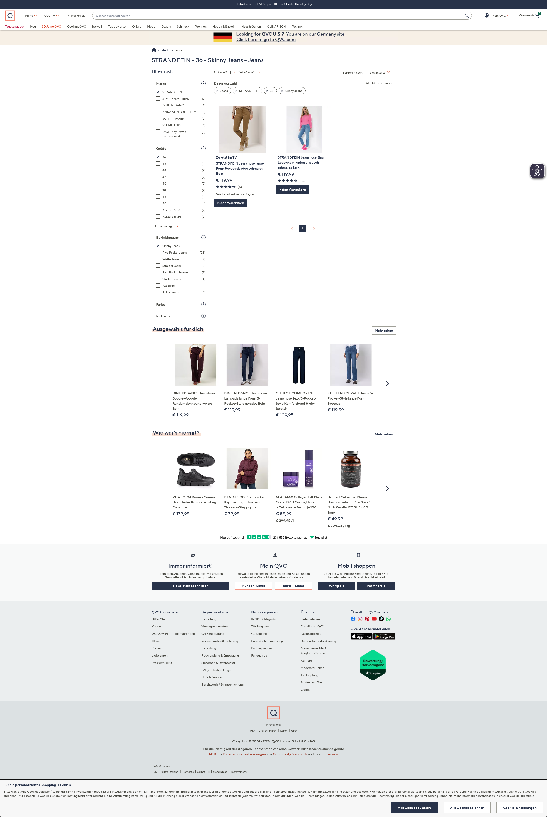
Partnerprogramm (263, 648)
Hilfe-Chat (159, 619)
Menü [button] (29, 15)
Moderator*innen (312, 668)
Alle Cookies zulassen (414, 807)
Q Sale (136, 26)
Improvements (239, 771)
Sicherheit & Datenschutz (218, 662)
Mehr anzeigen (165, 226)
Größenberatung (212, 633)
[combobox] (277, 16)
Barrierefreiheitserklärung (318, 641)
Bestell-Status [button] (293, 585)
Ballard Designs (169, 771)
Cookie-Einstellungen (520, 807)
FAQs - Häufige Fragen (216, 670)
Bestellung (208, 619)
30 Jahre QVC (51, 26)
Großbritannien (267, 730)
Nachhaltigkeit (311, 633)
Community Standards (290, 754)
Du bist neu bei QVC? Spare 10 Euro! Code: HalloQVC (272, 4)
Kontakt (157, 626)
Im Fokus (163, 316)
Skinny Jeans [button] (293, 91)
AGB (212, 754)
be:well (97, 26)
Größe (161, 148)
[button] (492, 15)
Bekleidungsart (167, 237)
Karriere (306, 660)
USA (252, 730)
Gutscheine (259, 633)
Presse (156, 648)
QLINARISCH (276, 26)
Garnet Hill (203, 771)
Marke (161, 83)
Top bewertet (117, 26)
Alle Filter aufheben (379, 83)
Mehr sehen (384, 330)
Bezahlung (208, 648)
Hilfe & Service (211, 677)
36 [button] (271, 91)
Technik (297, 26)
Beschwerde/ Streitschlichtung (222, 684)
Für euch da (259, 655)
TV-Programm (261, 626)
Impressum (329, 754)
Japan (294, 730)
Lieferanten (160, 655)
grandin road (220, 771)
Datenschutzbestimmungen (244, 754)
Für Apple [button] (336, 585)
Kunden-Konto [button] (253, 585)
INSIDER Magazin (263, 619)
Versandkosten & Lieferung (219, 641)
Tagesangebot (14, 26)
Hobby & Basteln (224, 26)
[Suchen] (467, 15)
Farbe (160, 304)
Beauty (166, 26)
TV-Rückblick (75, 15)
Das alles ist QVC (312, 626)
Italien (283, 730)
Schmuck (183, 26)
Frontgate (188, 771)
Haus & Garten (251, 26)
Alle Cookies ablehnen (467, 807)
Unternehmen (310, 619)
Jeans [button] (223, 91)
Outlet (305, 689)
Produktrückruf (162, 662)
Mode (151, 26)
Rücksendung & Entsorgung (220, 655)
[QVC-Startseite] (154, 50)
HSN (154, 771)
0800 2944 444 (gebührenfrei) (173, 633)
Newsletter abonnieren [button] (190, 585)
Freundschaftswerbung (267, 641)
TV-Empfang (309, 675)
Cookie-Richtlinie (522, 796)
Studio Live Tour (312, 682)
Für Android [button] (376, 585)
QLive (156, 641)
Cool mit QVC (76, 26)
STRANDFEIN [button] (248, 91)
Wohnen (201, 26)
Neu (33, 26)
